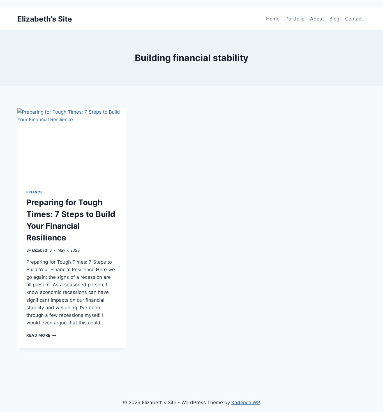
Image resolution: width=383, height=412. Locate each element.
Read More (41, 335)
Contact (354, 19)
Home (273, 19)
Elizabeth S (42, 250)
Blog (334, 19)
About (317, 19)
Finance (34, 192)
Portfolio (294, 19)
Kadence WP (245, 402)
